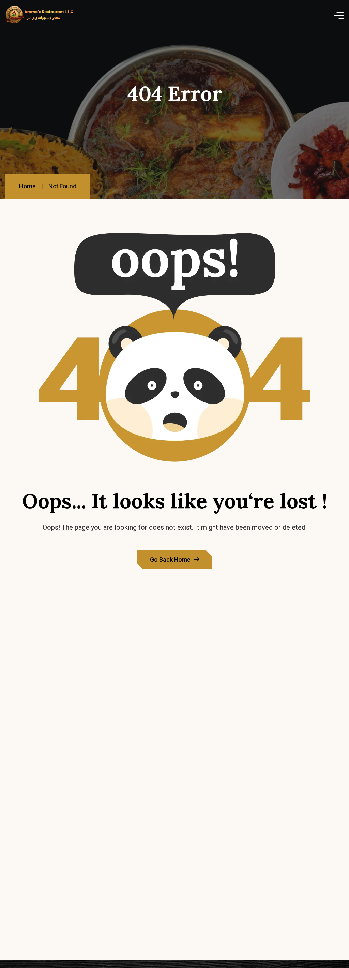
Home (27, 186)
